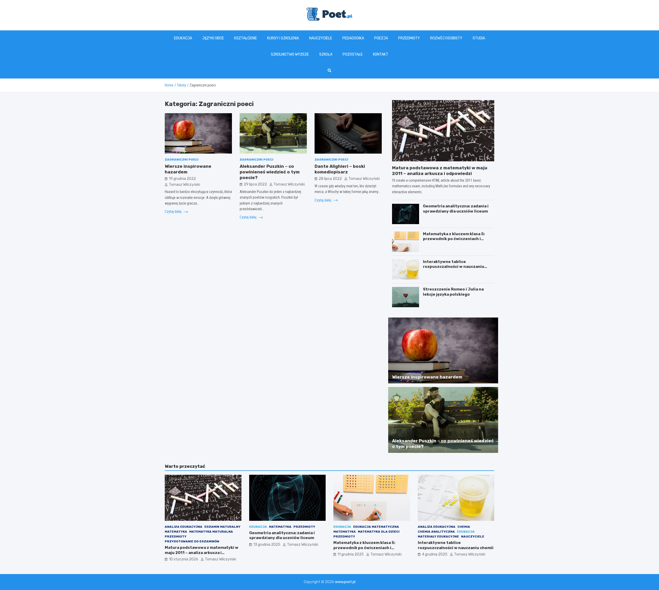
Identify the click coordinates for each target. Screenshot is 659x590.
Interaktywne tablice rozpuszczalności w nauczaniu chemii (453, 266)
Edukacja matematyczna (376, 527)
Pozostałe (353, 54)
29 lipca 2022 (255, 184)
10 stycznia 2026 (183, 559)
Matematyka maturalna (211, 531)
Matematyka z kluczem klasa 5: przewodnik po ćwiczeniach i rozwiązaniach (454, 239)
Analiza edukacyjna (183, 527)
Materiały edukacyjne (438, 536)
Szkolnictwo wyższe (290, 54)
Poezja (381, 38)
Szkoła (325, 54)
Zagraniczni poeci (181, 159)
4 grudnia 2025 (434, 554)
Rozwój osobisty (446, 38)
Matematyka (176, 531)
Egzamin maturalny (222, 527)
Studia (479, 38)
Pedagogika (353, 38)
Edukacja (183, 38)
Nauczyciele (320, 38)
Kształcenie (245, 38)
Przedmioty (409, 38)
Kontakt (380, 54)
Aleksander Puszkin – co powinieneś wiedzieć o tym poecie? (270, 172)
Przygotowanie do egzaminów (192, 541)
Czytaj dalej (173, 211)
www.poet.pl (345, 582)
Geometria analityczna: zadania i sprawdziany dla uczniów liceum (456, 209)
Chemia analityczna (436, 531)
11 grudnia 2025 (350, 554)
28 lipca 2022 (330, 179)
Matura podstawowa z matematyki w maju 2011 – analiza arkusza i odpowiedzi (201, 552)
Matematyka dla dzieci (379, 531)
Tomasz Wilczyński (184, 184)
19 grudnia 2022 (182, 179)
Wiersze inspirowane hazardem (427, 377)
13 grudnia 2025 (266, 544)
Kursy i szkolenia (283, 38)
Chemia (463, 527)
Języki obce (213, 38)
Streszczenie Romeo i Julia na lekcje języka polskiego (453, 292)
